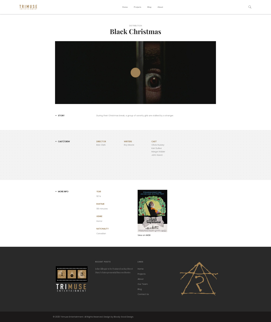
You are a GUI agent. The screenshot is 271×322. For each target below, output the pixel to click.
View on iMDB (144, 235)
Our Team (143, 284)
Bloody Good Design (123, 316)
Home (125, 7)
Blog (149, 7)
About (160, 7)
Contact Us (143, 294)
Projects (137, 7)
